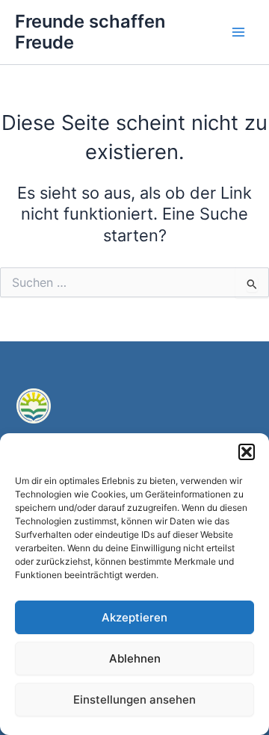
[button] (246, 451)
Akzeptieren (134, 617)
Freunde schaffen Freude (90, 31)
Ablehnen (135, 658)
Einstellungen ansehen (134, 699)
